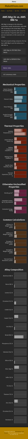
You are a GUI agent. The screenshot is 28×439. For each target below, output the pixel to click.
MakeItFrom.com (14, 6)
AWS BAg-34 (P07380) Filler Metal (12, 51)
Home (3, 11)
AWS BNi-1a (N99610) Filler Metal (12, 60)
